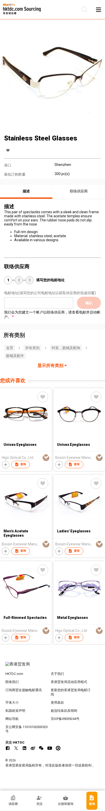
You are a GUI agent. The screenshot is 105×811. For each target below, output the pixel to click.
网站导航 (12, 719)
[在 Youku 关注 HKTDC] (58, 748)
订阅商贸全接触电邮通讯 (23, 690)
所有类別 (32, 348)
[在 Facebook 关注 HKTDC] (7, 748)
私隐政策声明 (15, 711)
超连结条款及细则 (64, 711)
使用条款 (57, 702)
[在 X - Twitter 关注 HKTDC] (16, 748)
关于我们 (57, 674)
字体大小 (12, 702)
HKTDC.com (14, 674)
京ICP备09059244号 (65, 719)
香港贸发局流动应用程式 (69, 682)
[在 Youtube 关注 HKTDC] (49, 748)
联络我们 (12, 682)
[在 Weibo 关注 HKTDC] (33, 748)
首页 (9, 348)
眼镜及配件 (15, 356)
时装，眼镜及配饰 (66, 348)
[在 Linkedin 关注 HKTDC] (24, 748)
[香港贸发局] (52, 667)
